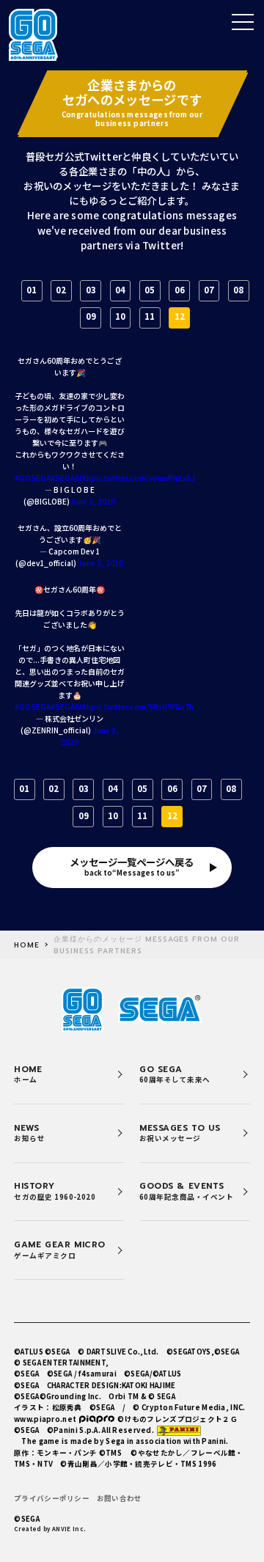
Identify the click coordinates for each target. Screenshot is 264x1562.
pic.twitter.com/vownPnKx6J (143, 477)
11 (149, 316)
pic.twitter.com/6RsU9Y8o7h (142, 706)
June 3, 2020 (92, 501)
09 (91, 316)
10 (120, 316)
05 (149, 290)
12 (180, 316)
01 (31, 290)
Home (27, 945)
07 (209, 290)
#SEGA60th (71, 477)
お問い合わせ (119, 1498)
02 (61, 290)
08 (238, 290)
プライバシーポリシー (51, 1498)
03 (91, 290)
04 (120, 290)
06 (180, 290)
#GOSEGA (33, 477)
